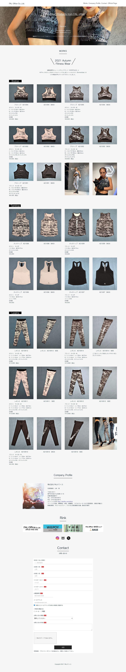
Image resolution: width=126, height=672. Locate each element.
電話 (43, 611)
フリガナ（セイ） (38, 580)
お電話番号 (37, 593)
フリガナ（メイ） (38, 586)
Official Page (112, 3)
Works (85, 3)
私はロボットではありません (44, 638)
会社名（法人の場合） (40, 560)
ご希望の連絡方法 (38, 609)
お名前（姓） (37, 566)
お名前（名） (37, 573)
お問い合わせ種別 (38, 615)
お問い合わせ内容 (38, 622)
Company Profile (94, 3)
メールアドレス (38, 600)
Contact (104, 3)
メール (37, 611)
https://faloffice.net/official (65, 501)
